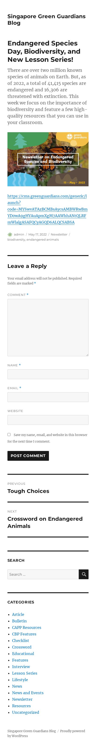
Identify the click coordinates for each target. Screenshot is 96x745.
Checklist (20, 640)
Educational (23, 653)
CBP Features (24, 634)
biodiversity (16, 239)
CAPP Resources (26, 627)
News (17, 686)
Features (20, 660)
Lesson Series (24, 673)
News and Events (28, 692)
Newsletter (59, 234)
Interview (21, 666)
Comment (18, 295)
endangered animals (43, 239)
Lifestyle (20, 679)
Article (18, 614)
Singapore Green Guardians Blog (31, 731)
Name (14, 365)
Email (14, 388)
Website (15, 411)
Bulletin (19, 621)
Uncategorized (25, 712)
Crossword (21, 647)
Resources (21, 705)
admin (19, 234)
